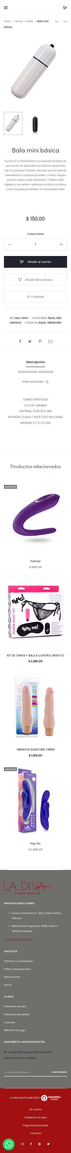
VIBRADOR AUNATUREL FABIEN (36, 749)
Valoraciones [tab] (35, 381)
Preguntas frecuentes (16, 1014)
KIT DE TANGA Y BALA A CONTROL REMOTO (35, 655)
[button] (9, 244)
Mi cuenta (35, 1109)
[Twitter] (48, 1144)
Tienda (18, 21)
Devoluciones (12, 977)
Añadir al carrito (39, 262)
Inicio (7, 21)
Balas (30, 21)
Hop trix (35, 843)
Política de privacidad (17, 969)
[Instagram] (22, 1144)
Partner (36, 561)
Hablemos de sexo (15, 1006)
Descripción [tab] (35, 362)
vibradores (54, 322)
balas (42, 322)
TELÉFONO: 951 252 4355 (18, 939)
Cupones (9, 1022)
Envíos (8, 985)
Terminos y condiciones (18, 961)
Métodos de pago (14, 1030)
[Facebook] (31, 1144)
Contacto (35, 1133)
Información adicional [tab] (35, 372)
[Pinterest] (39, 1144)
